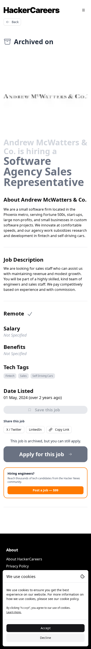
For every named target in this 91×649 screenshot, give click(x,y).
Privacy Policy (17, 566)
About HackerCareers (24, 559)
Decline (45, 638)
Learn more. (13, 612)
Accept (46, 628)
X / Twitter (13, 429)
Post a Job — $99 (45, 490)
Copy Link (62, 429)
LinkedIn (35, 429)
